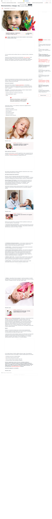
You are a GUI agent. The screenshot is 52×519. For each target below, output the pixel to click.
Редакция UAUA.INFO (7, 8)
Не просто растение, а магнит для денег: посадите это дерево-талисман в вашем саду (45, 71)
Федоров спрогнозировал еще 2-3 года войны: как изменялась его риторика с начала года (44, 66)
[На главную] (26, 1)
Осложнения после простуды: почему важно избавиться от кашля (21, 311)
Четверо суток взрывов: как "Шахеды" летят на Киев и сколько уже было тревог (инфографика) (44, 55)
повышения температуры (13, 154)
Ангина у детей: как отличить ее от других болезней (22, 215)
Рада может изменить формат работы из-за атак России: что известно (44, 86)
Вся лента (40, 41)
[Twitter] (47, 1)
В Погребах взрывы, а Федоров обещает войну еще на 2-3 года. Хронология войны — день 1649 (44, 81)
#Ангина (4, 372)
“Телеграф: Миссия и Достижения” (37, 2)
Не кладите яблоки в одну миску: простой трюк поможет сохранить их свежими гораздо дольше (44, 91)
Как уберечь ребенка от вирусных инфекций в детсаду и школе (20, 145)
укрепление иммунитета (15, 366)
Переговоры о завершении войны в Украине (9, 2)
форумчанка (9, 318)
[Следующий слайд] (51, 3)
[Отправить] (11, 1)
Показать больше (43, 95)
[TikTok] (50, 1)
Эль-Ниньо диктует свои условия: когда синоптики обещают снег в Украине (44, 76)
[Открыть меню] (2, 1)
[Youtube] (46, 1)
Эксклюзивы (28, 2)
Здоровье (14, 213)
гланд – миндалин (26, 57)
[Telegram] (45, 1)
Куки (25, 4)
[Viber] (44, 1)
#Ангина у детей (9, 372)
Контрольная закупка (21, 2)
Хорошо (30, 4)
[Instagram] (49, 1)
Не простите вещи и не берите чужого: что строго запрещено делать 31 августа (44, 50)
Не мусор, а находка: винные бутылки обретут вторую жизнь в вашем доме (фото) (45, 45)
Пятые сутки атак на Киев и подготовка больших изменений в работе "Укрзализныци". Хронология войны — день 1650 (44, 60)
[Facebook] (42, 1)
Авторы (47, 2)
